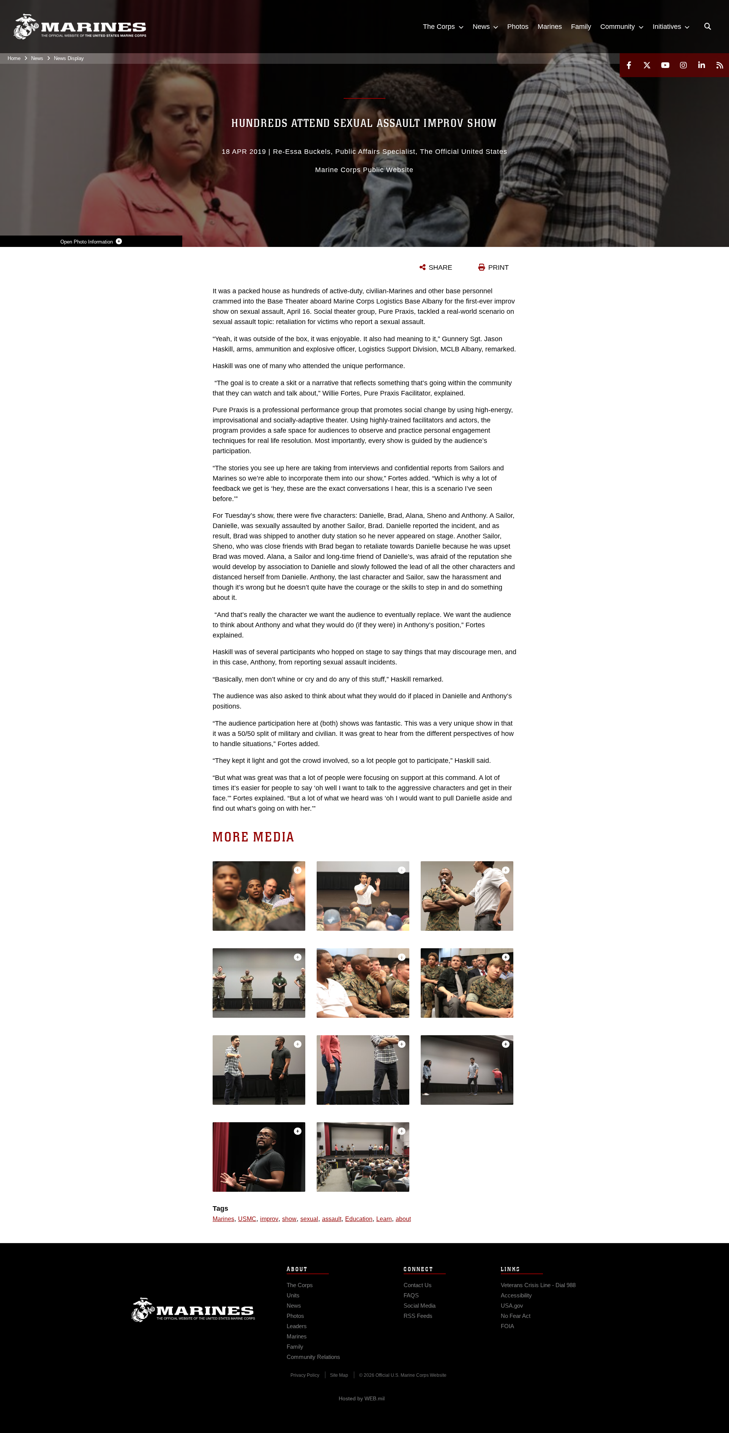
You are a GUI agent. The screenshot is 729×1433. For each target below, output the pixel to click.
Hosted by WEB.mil (362, 1398)
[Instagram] (683, 65)
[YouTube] (665, 65)
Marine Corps (193, 1310)
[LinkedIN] (702, 65)
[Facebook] (629, 65)
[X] (647, 65)
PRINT (498, 267)
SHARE (440, 267)
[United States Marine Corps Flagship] (79, 27)
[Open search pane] (708, 26)
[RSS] (720, 65)
